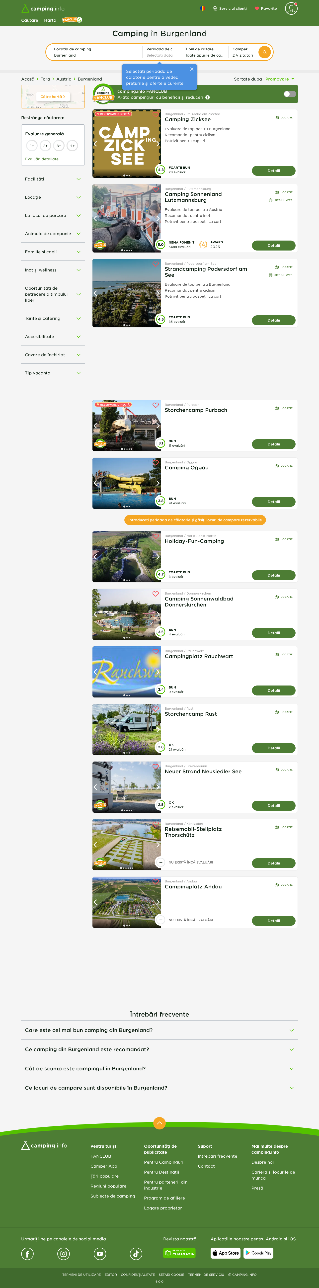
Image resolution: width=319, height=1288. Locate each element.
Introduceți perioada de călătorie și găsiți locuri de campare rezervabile (195, 520)
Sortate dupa (248, 78)
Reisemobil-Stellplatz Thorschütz (193, 832)
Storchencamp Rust (191, 714)
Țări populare (104, 1175)
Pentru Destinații (161, 1171)
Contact (206, 1165)
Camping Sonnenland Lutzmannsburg (193, 197)
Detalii (274, 171)
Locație (287, 117)
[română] (202, 8)
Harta (50, 19)
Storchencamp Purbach (196, 410)
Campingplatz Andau (193, 886)
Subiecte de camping (112, 1195)
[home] (44, 1144)
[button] (96, 52)
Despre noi (262, 1161)
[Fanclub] (72, 20)
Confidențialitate (138, 1275)
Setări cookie (171, 1275)
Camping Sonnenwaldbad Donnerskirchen (199, 601)
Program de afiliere (164, 1197)
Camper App (103, 1165)
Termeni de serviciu (206, 1275)
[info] (207, 97)
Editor (111, 1275)
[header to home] (43, 8)
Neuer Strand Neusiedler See (203, 771)
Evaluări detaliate (42, 159)
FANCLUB (100, 1155)
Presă (257, 1187)
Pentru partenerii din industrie (165, 1184)
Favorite (269, 8)
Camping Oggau (187, 467)
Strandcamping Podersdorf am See (206, 272)
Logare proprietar (163, 1207)
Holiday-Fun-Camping (194, 541)
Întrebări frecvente (217, 1155)
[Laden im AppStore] (225, 1253)
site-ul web (283, 200)
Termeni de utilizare (81, 1275)
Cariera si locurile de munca (273, 1174)
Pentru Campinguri (163, 1161)
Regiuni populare (108, 1185)
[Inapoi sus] (159, 1123)
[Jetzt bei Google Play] (258, 1253)
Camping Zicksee (188, 119)
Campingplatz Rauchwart (199, 656)
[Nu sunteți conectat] (291, 8)
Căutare (29, 19)
